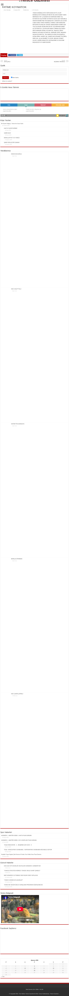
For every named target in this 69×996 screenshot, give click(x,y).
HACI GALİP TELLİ (16, 289)
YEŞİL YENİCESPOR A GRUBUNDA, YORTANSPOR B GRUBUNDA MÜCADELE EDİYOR (28, 849)
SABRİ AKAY (7, 133)
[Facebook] (33, 992)
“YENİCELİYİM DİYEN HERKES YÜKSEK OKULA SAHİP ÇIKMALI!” (22, 870)
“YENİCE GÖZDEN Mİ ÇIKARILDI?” (13, 880)
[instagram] (37, 992)
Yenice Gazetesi (54, 993)
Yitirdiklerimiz (26, 10)
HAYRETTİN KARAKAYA (17, 424)
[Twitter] (35, 992)
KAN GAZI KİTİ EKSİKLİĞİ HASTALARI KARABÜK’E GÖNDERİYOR (22, 866)
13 (34, 968)
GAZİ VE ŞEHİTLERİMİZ (10, 128)
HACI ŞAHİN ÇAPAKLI (17, 693)
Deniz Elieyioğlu (7, 10)
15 (53, 968)
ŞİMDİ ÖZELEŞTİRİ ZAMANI (11, 142)
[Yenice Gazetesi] (34, 1)
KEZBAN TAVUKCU (59, 61)
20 (34, 970)
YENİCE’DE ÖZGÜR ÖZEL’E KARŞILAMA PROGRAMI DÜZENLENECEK (23, 884)
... (59, 993)
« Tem (2, 976)
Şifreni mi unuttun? (7, 81)
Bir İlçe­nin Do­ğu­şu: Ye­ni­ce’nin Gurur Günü (12, 123)
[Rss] (32, 992)
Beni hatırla (15, 77)
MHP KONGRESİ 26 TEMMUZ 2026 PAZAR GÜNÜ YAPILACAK (21, 875)
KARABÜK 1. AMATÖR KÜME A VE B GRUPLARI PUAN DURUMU (19, 840)
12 (25, 968)
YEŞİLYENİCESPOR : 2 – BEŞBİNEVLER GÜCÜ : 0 (18, 845)
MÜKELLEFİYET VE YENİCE (12, 137)
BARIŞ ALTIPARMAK (16, 558)
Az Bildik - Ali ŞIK (38, 989)
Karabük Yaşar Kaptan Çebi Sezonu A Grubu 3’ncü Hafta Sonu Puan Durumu (21, 854)
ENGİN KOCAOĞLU (16, 154)
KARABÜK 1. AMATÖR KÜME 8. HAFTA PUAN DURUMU (16, 835)
